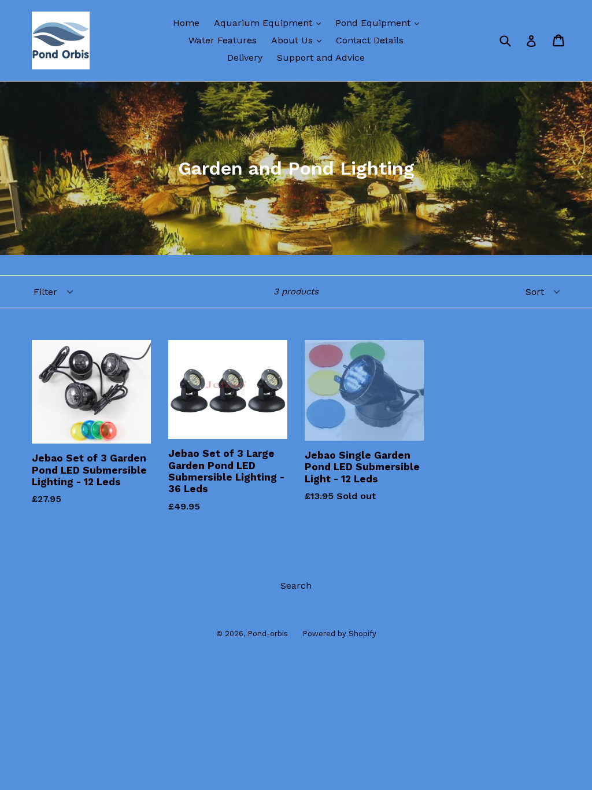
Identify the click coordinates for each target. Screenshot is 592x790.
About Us (299, 40)
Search (296, 585)
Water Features (222, 40)
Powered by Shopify (339, 633)
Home (186, 22)
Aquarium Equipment (270, 22)
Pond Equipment (380, 22)
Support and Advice (321, 57)
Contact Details (370, 40)
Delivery (244, 57)
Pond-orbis (267, 633)
